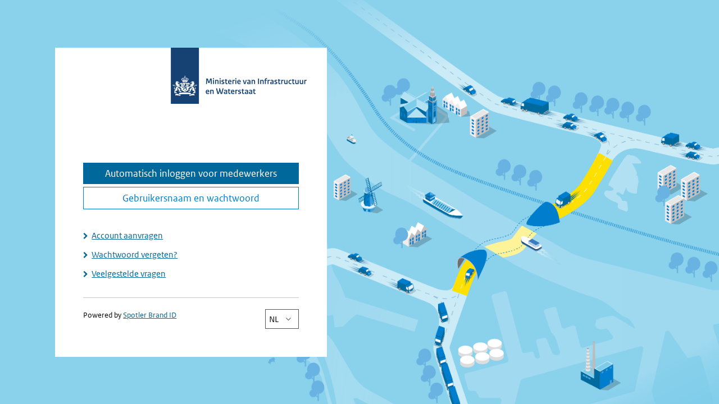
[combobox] (282, 319)
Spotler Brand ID (149, 315)
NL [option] (274, 319)
